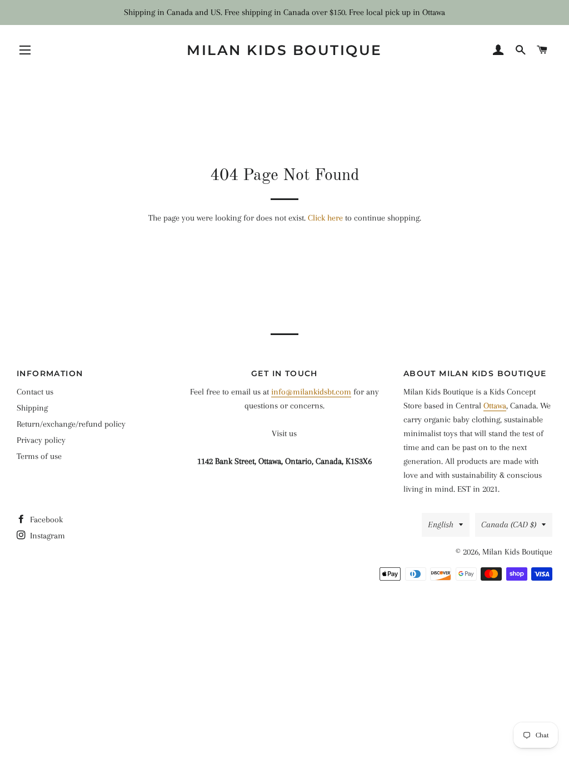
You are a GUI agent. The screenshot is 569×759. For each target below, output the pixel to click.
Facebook (45, 520)
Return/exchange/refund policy (71, 424)
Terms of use (39, 456)
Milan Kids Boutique (284, 50)
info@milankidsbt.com (311, 392)
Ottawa (494, 406)
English (440, 525)
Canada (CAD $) (508, 525)
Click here (325, 218)
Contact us (35, 392)
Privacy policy (41, 440)
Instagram (46, 536)
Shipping (32, 408)
